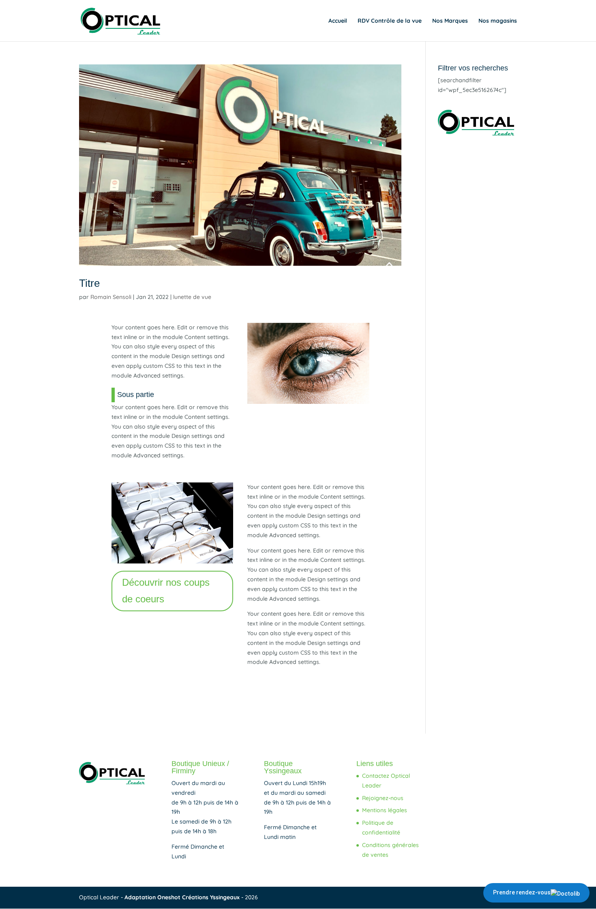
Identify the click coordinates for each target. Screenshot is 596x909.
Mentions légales (384, 810)
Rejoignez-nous (382, 798)
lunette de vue (192, 297)
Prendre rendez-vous (522, 892)
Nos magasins (497, 21)
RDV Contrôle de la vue (390, 21)
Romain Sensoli (110, 297)
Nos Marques (450, 21)
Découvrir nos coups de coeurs (166, 590)
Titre (89, 283)
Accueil (337, 21)
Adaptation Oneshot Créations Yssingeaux (182, 897)
